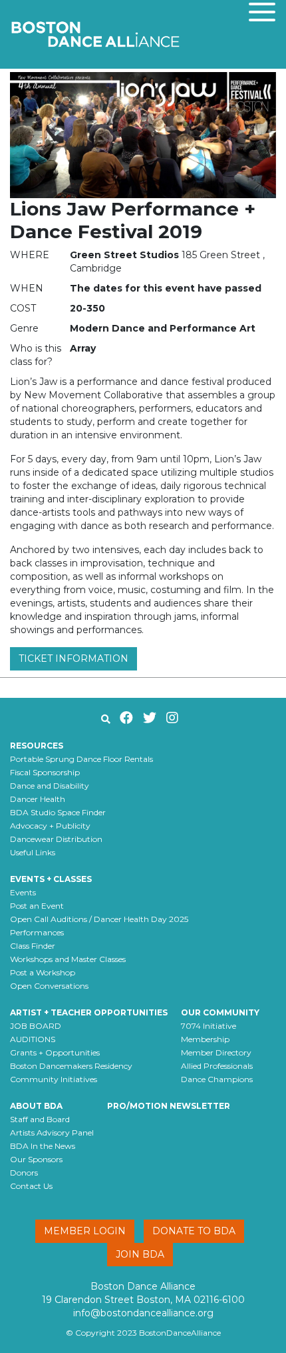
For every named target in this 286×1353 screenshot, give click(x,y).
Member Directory (216, 1052)
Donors (24, 1173)
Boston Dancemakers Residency (71, 1066)
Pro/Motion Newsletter (168, 1106)
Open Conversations (49, 986)
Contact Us (31, 1186)
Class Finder (32, 946)
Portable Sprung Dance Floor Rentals (81, 759)
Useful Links (32, 852)
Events (23, 892)
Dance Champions (217, 1079)
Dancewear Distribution (56, 839)
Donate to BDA (193, 1231)
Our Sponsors (36, 1159)
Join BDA (140, 1254)
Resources (36, 746)
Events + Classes (51, 879)
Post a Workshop (42, 972)
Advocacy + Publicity (50, 826)
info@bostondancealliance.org (143, 1313)
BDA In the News (42, 1146)
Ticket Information (73, 658)
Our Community (220, 1012)
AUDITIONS (32, 1039)
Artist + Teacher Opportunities (89, 1012)
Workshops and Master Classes (68, 959)
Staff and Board (40, 1119)
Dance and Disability (49, 786)
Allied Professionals (217, 1066)
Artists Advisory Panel (52, 1133)
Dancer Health (37, 799)
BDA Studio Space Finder (58, 812)
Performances (37, 932)
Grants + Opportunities (55, 1052)
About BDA (36, 1106)
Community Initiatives (53, 1079)
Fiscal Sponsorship (45, 772)
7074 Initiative (208, 1026)
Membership (205, 1039)
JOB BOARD (35, 1026)
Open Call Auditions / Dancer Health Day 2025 (99, 919)
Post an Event (37, 906)
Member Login (85, 1231)
